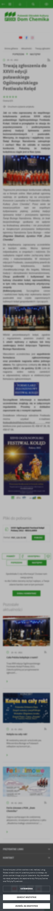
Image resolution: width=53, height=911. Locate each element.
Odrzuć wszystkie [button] (26, 897)
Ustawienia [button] (26, 888)
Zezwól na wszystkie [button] (26, 905)
